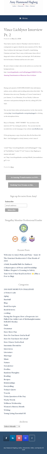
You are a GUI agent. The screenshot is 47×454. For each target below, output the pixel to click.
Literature (8, 352)
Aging (6, 296)
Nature (7, 362)
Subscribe (9, 202)
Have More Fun (10, 332)
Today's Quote (10, 390)
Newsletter (8, 366)
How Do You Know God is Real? (17, 335)
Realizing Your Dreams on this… (23, 185)
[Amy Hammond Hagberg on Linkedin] (13, 438)
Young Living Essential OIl (15, 413)
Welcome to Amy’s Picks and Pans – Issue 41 (22, 255)
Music (6, 359)
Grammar (8, 328)
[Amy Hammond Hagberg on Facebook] (6, 438)
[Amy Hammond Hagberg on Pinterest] (19, 438)
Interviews (8, 349)
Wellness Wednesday (12, 403)
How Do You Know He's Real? (16, 339)
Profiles (7, 369)
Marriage (8, 356)
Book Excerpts (10, 306)
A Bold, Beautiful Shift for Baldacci (18, 264)
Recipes (7, 379)
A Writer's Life (10, 293)
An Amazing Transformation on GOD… (23, 177)
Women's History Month (14, 406)
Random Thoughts (11, 373)
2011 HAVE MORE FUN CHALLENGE (19, 289)
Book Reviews (9, 310)
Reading (7, 376)
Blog (12, 167)
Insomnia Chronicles (12, 345)
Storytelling (9, 386)
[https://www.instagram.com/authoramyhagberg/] (26, 438)
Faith (6, 325)
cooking (7, 313)
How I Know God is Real (14, 342)
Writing (7, 410)
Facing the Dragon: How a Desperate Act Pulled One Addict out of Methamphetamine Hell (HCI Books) (22, 319)
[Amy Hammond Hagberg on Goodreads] (32, 438)
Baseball (7, 299)
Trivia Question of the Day (15, 396)
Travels (7, 393)
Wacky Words (9, 400)
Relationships (9, 383)
